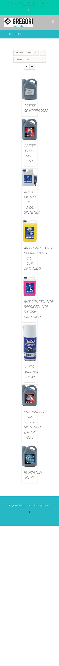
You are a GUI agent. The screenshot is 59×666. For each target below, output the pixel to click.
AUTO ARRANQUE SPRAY (32, 372)
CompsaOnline (43, 505)
